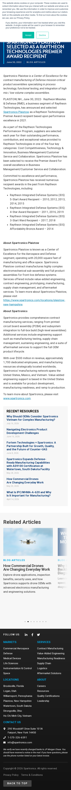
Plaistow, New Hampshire (17, 700)
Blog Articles (36, 62)
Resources (43, 691)
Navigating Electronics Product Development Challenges (27, 431)
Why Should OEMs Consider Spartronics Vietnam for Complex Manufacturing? (32, 418)
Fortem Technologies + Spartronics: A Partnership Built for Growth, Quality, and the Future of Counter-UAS (31, 446)
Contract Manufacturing (50, 648)
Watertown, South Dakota (17, 705)
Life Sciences (10, 663)
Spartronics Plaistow (16, 112)
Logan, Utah (9, 691)
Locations (11, 679)
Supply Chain (44, 663)
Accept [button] (28, 35)
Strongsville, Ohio (12, 710)
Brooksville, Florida (13, 686)
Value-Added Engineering (50, 653)
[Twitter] (38, 634)
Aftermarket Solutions (49, 673)
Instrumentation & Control (17, 668)
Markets (10, 642)
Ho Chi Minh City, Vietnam (17, 715)
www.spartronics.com (17, 398)
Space (6, 673)
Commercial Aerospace (16, 648)
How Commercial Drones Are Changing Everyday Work (25, 480)
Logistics (42, 668)
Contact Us (12, 722)
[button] (5, 572)
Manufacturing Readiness (51, 658)
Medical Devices (12, 658)
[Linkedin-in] (26, 634)
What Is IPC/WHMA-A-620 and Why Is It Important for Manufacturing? (29, 494)
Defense (8, 653)
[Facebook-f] (32, 634)
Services (44, 642)
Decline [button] (42, 35)
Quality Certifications (48, 695)
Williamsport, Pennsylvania (17, 695)
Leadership (43, 700)
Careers (41, 686)
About (41, 679)
